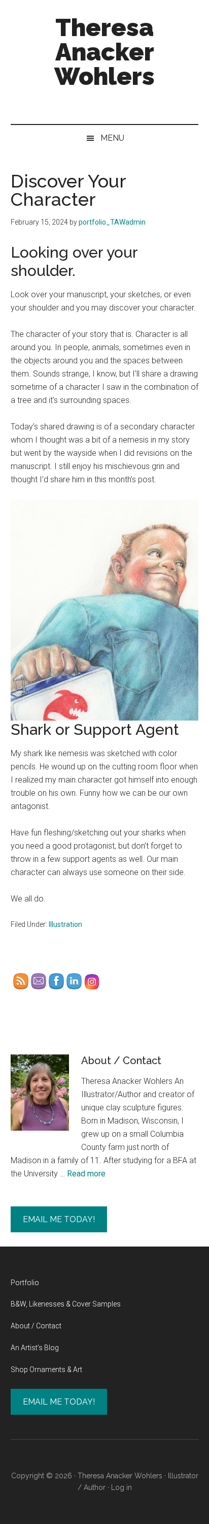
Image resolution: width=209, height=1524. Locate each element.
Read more (86, 1173)
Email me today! (59, 1219)
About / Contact (121, 1060)
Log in (121, 1487)
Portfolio (25, 1283)
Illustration (65, 924)
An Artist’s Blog (35, 1348)
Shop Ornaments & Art (46, 1369)
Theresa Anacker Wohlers (104, 51)
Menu (112, 138)
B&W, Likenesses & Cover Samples (66, 1304)
